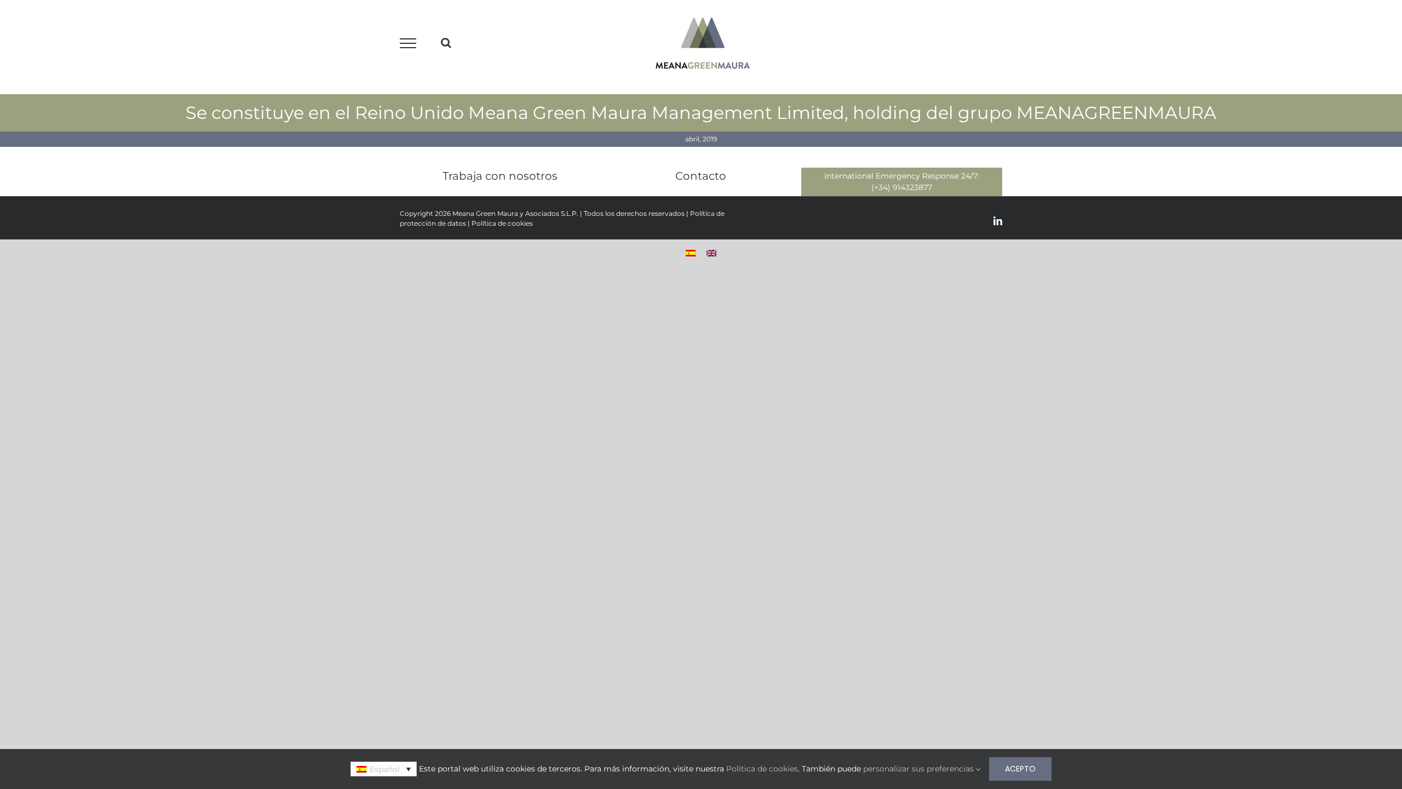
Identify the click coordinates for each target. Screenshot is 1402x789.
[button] (383, 769)
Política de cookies (502, 223)
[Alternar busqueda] (446, 42)
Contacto (700, 175)
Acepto (1020, 768)
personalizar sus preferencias (919, 769)
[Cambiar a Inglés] (711, 252)
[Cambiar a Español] (690, 252)
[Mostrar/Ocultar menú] (408, 43)
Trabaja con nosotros (500, 175)
